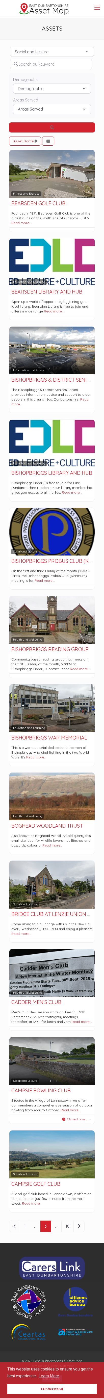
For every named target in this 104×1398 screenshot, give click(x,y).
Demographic (26, 79)
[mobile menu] (97, 7)
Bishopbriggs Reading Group (50, 649)
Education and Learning (29, 282)
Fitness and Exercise (26, 193)
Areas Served (25, 100)
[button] (76, 1119)
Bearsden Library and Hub (46, 291)
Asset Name (24, 141)
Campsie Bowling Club (41, 1090)
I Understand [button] (52, 1389)
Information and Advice (28, 370)
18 (67, 1226)
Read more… (21, 223)
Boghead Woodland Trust (47, 826)
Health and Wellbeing (27, 639)
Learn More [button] (49, 1376)
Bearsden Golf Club (38, 203)
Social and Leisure (25, 551)
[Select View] (48, 141)
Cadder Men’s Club (36, 1002)
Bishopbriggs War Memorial (49, 737)
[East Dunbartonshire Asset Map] (44, 9)
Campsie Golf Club (35, 1184)
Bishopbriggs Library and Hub (51, 473)
